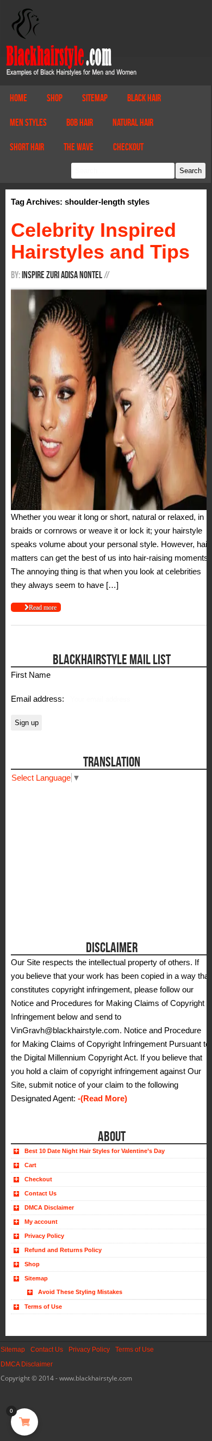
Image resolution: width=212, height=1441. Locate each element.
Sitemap (95, 98)
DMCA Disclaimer (49, 1207)
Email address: (38, 698)
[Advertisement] (72, 852)
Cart (30, 1165)
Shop (55, 98)
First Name (31, 674)
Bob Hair (79, 122)
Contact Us (40, 1193)
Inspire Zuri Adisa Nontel (62, 274)
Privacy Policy (44, 1235)
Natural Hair (133, 122)
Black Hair (144, 98)
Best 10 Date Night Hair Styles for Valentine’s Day (94, 1151)
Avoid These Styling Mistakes (80, 1292)
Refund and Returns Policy (63, 1250)
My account (41, 1221)
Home (18, 98)
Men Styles (28, 122)
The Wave (78, 147)
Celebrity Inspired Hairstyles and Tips (100, 241)
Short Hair (27, 147)
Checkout (128, 147)
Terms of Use (43, 1306)
